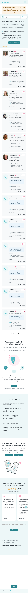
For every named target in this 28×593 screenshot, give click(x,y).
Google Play (19, 455)
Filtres (24, 17)
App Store (10, 455)
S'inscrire (14, 386)
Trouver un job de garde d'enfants (10, 540)
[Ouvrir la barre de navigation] (25, 2)
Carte (14, 586)
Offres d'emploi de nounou (8, 542)
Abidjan (3, 547)
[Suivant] (26, 507)
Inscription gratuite (14, 42)
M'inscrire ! (14, 530)
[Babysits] (5, 2)
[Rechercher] (3, 17)
